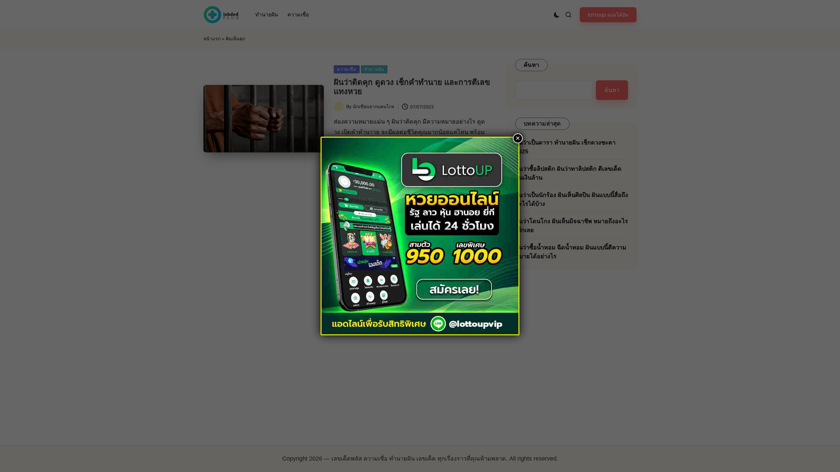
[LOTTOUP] (420, 235)
